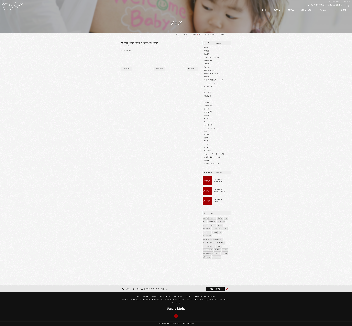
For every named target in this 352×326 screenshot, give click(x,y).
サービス (224, 250)
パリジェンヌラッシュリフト (219, 228)
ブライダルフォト (207, 250)
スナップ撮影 (221, 221)
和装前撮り (217, 250)
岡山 (220, 232)
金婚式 (206, 47)
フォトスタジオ (216, 257)
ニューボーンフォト (210, 128)
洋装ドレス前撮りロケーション (213, 80)
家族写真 (207, 115)
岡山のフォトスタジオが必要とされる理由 (136, 299)
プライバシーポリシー (208, 246)
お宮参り (207, 134)
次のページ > (192, 68)
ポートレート (208, 60)
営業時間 (220, 225)
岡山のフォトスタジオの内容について (212, 239)
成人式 (206, 118)
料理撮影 (207, 51)
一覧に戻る (159, 68)
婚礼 (205, 89)
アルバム (207, 67)
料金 (226, 218)
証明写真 (207, 64)
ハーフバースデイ (209, 83)
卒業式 (206, 138)
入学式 (206, 141)
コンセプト (224, 253)
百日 (205, 131)
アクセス (219, 246)
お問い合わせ (206, 257)
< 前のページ (126, 68)
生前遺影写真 (208, 105)
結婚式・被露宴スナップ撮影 (213, 157)
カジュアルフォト (209, 121)
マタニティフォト (209, 125)
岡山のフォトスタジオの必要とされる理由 (214, 242)
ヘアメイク (207, 99)
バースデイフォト (209, 144)
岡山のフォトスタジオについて (211, 253)
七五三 (206, 147)
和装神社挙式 (208, 160)
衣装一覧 (207, 76)
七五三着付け (208, 93)
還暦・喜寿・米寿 (209, 70)
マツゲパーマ (208, 86)
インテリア (213, 218)
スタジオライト (207, 235)
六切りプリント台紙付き (211, 57)
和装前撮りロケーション (211, 73)
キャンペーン (206, 232)
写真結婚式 (207, 150)
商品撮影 (207, 54)
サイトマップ (176, 303)
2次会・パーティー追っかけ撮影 (214, 154)
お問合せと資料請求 (335, 5)
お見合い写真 (208, 112)
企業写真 (207, 102)
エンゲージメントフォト (211, 163)
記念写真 (207, 109)
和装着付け (207, 96)
